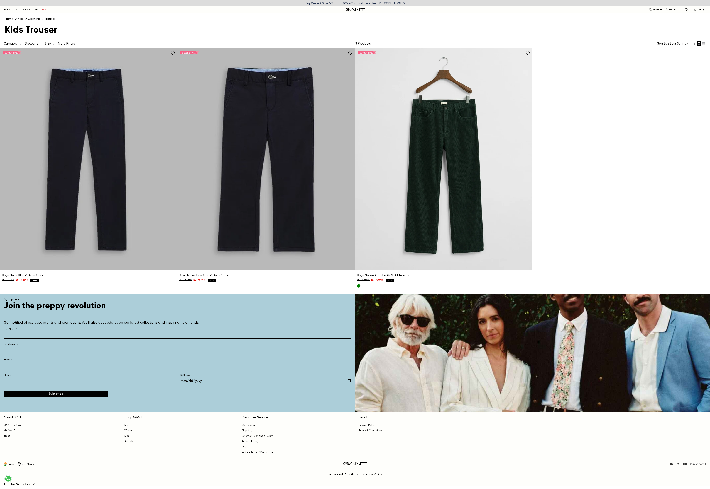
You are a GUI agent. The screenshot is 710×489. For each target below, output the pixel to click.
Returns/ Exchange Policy (257, 436)
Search (128, 441)
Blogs (7, 435)
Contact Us (249, 425)
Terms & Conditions (370, 430)
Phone (7, 375)
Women (26, 9)
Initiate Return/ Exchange (257, 452)
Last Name (11, 344)
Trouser (49, 18)
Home (9, 18)
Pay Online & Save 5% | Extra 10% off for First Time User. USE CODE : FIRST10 (355, 3)
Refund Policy (250, 441)
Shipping (247, 430)
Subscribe (55, 393)
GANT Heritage (13, 425)
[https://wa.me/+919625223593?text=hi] (8, 482)
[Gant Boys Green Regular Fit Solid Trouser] (359, 286)
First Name (11, 329)
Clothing (34, 18)
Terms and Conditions (343, 474)
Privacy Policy (367, 425)
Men (15, 9)
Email (8, 359)
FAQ (244, 447)
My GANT (9, 430)
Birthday (185, 375)
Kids (35, 9)
